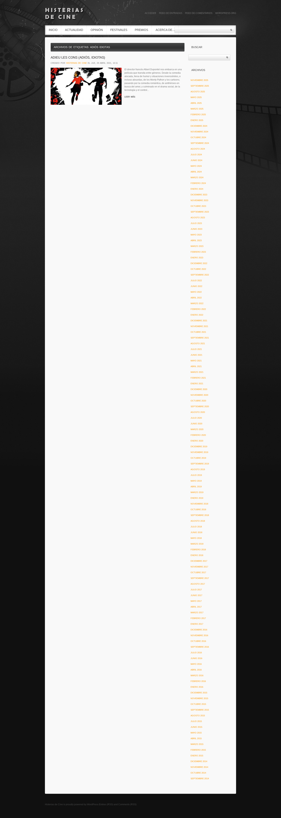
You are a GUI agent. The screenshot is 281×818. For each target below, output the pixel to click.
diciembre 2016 (199, 630)
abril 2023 (196, 240)
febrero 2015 (198, 750)
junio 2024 (196, 160)
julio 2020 (196, 418)
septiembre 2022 (200, 275)
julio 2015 (196, 721)
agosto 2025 (198, 91)
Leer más (129, 97)
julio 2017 (196, 589)
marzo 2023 (197, 246)
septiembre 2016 (200, 647)
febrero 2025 (198, 114)
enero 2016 (197, 687)
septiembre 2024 (200, 143)
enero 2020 (197, 441)
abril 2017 (196, 607)
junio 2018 (196, 532)
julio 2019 (196, 475)
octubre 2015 (198, 704)
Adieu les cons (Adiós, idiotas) (78, 57)
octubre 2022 (198, 269)
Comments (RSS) (127, 804)
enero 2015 (197, 755)
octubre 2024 (198, 137)
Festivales (118, 29)
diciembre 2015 (199, 692)
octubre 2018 (198, 509)
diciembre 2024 (199, 126)
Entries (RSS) (106, 804)
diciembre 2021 (199, 320)
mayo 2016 (196, 664)
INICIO (53, 29)
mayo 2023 (196, 235)
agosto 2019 (198, 469)
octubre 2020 (198, 401)
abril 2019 (196, 486)
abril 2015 (196, 738)
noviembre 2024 (199, 132)
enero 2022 (197, 315)
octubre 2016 (198, 641)
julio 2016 (196, 652)
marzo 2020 (197, 429)
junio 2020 (196, 423)
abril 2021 (196, 366)
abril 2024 (196, 172)
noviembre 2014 (199, 767)
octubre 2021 (198, 332)
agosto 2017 (198, 584)
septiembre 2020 (200, 406)
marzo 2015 (197, 744)
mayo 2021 (196, 360)
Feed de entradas (170, 13)
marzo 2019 (197, 492)
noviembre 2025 (199, 80)
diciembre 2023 (199, 194)
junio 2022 (196, 286)
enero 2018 (197, 555)
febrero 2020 (198, 435)
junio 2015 (196, 727)
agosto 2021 (198, 343)
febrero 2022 (198, 309)
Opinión (97, 29)
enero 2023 (197, 257)
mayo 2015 (196, 733)
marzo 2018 (197, 544)
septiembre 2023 (200, 212)
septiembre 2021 (200, 338)
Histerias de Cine (54, 804)
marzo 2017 (197, 612)
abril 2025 (196, 103)
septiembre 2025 (200, 86)
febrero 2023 (198, 252)
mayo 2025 (196, 97)
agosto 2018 (198, 521)
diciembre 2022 (199, 263)
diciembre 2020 (199, 389)
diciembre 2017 (199, 561)
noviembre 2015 (199, 698)
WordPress (92, 804)
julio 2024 (196, 154)
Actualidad (74, 29)
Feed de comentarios (198, 13)
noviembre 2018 (199, 504)
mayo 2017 (196, 601)
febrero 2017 (198, 618)
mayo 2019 (196, 481)
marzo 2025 (197, 109)
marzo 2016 (197, 675)
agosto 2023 (198, 217)
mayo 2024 (196, 166)
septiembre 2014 (200, 778)
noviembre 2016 (199, 635)
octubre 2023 (198, 206)
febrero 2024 (198, 183)
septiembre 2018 (200, 515)
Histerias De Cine (76, 63)
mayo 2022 (196, 292)
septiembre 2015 (200, 710)
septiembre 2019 (200, 464)
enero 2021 (197, 383)
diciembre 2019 (199, 446)
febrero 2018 (198, 549)
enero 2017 (197, 624)
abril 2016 (196, 670)
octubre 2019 (198, 458)
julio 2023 (196, 223)
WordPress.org (225, 13)
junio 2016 (196, 658)
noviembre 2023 (199, 200)
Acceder (150, 13)
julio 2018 (196, 526)
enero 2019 (197, 498)
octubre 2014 (198, 773)
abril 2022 (196, 298)
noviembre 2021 (199, 326)
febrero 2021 (198, 378)
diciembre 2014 (199, 761)
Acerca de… (165, 29)
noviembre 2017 (199, 567)
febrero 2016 (198, 681)
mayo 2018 (196, 538)
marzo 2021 (197, 372)
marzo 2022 (197, 303)
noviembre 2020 (199, 395)
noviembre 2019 (199, 452)
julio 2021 (196, 349)
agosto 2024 (198, 149)
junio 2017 (196, 595)
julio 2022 (196, 280)
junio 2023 (196, 229)
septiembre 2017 (200, 578)
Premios (141, 29)
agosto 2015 (198, 715)
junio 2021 (196, 355)
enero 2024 (197, 189)
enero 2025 (197, 120)
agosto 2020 (198, 412)
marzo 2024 (197, 177)
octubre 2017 (198, 572)
